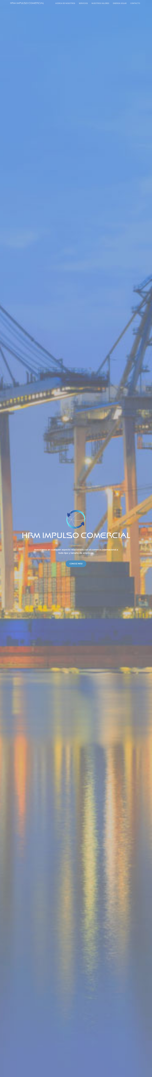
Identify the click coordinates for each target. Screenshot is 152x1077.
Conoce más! (76, 564)
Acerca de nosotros (65, 3)
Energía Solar (119, 3)
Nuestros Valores (100, 3)
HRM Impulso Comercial (27, 3)
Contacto (135, 3)
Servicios (83, 3)
